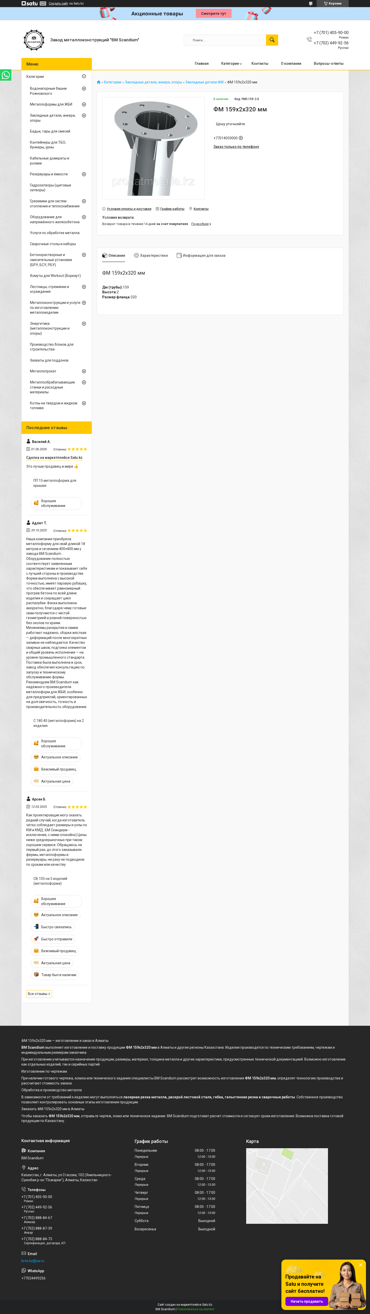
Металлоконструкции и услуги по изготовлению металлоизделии (55, 307)
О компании (291, 63)
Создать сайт (58, 3)
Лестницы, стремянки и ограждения (49, 289)
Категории (230, 63)
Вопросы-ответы (329, 63)
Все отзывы (37, 994)
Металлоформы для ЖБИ (51, 104)
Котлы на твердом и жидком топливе (53, 405)
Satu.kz (207, 1304)
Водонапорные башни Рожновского (48, 90)
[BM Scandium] (34, 40)
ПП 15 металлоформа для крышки (54, 483)
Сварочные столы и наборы (53, 244)
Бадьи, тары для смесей (50, 131)
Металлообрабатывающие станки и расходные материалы (52, 387)
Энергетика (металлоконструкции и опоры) (49, 328)
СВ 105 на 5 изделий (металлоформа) (50, 881)
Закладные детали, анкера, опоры (153, 82)
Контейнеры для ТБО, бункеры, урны (48, 144)
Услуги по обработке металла (55, 233)
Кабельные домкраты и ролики (49, 160)
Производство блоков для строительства (51, 346)
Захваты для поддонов (49, 360)
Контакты (259, 63)
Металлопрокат (43, 371)
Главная (202, 63)
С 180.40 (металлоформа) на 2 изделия (58, 723)
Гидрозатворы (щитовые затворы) (50, 187)
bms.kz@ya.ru (32, 1261)
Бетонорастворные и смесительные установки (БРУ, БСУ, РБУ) (51, 260)
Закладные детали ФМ (205, 82)
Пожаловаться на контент (195, 1309)
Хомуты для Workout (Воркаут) (55, 276)
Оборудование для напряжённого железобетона (55, 219)
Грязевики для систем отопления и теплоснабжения (55, 203)
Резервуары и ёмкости (49, 174)
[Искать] (272, 40)
